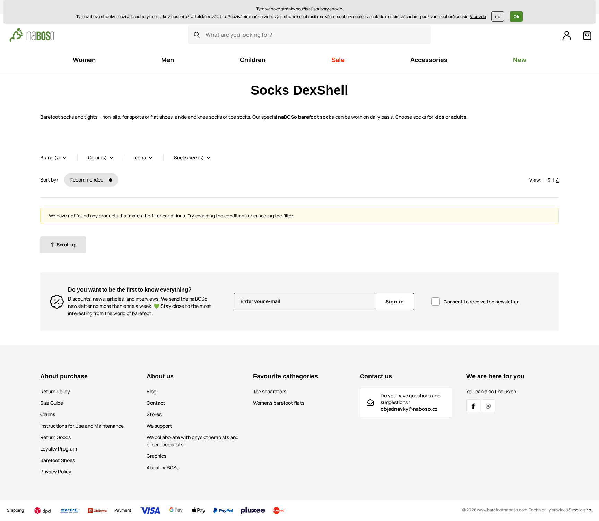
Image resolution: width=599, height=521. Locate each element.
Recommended (87, 179)
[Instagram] (488, 406)
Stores (154, 414)
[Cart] (587, 35)
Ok (516, 16)
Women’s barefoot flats (278, 403)
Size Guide (51, 403)
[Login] (567, 35)
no (497, 16)
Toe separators (269, 391)
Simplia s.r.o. (580, 510)
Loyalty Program (58, 448)
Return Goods (55, 437)
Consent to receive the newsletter (481, 302)
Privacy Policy (55, 471)
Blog (151, 391)
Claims (47, 414)
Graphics (156, 456)
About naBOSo (163, 467)
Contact (156, 403)
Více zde (478, 16)
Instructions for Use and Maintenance (82, 425)
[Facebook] (473, 406)
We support (159, 425)
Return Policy (55, 391)
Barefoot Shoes (57, 460)
